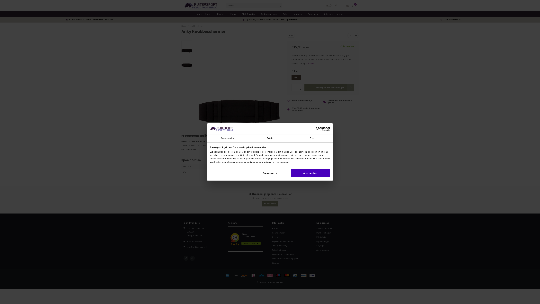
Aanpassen (268, 173)
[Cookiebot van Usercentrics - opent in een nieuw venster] (318, 129)
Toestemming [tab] (227, 138)
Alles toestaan (310, 173)
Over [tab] (312, 138)
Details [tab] (270, 138)
